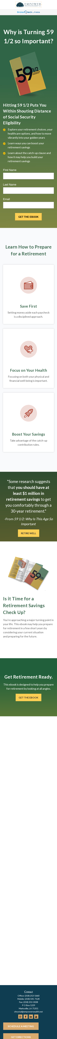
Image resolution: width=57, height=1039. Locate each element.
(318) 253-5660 (32, 995)
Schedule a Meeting (21, 1026)
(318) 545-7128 (32, 999)
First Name (9, 170)
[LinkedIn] (31, 1017)
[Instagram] (20, 1017)
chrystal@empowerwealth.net (28, 1011)
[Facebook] (26, 1017)
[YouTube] (36, 1017)
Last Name (9, 184)
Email (6, 199)
